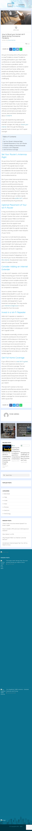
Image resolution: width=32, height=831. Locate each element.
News (28, 43)
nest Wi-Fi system (22, 361)
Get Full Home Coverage (11, 149)
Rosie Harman (11, 40)
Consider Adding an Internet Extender (15, 145)
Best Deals (7, 493)
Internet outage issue (11, 306)
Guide (5, 500)
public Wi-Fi (18, 198)
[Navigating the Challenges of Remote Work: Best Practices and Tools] (25, 448)
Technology (7, 513)
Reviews (6, 507)
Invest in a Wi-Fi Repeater (11, 147)
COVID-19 (9, 116)
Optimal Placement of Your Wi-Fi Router (15, 143)
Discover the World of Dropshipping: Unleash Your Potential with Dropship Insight (6, 458)
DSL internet (5, 260)
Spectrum (6, 510)
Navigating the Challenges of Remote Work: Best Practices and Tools (25, 456)
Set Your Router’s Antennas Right (13, 141)
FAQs (5, 497)
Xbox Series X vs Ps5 (8, 534)
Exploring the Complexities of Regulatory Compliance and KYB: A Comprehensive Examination (16, 453)
